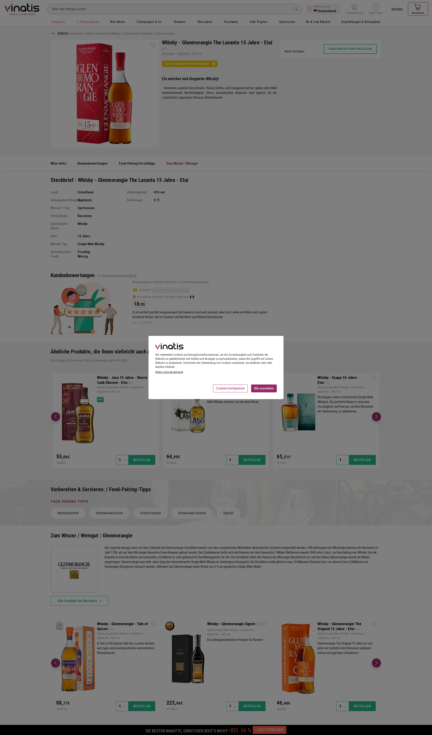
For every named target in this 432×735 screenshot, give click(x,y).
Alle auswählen (264, 388)
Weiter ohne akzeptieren (169, 372)
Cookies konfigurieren (230, 388)
